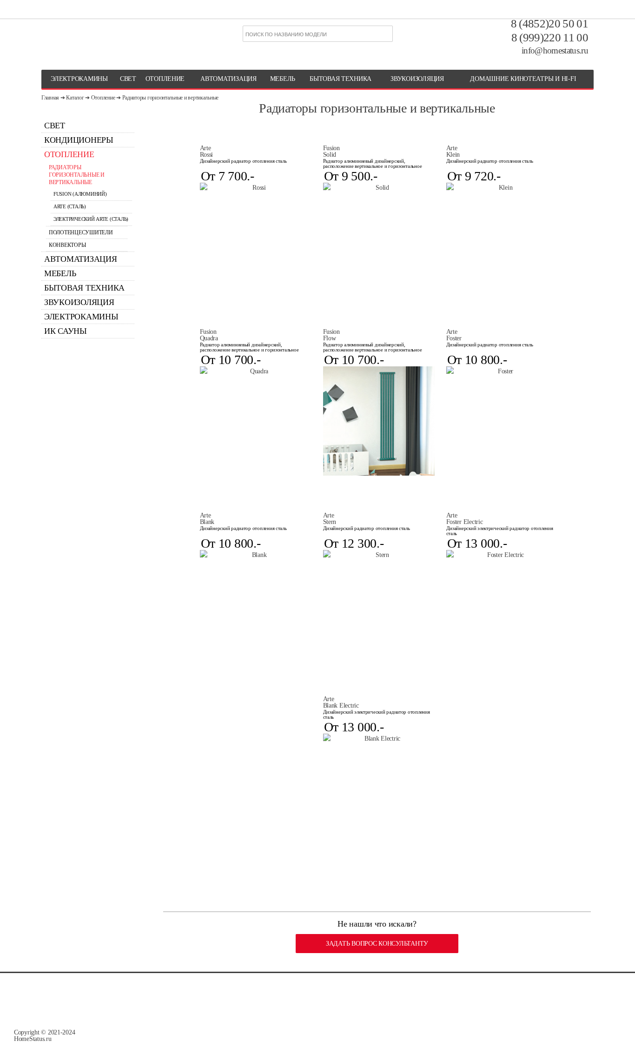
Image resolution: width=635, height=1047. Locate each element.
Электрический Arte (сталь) (90, 219)
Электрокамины (81, 316)
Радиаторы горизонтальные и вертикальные (170, 97)
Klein (453, 151)
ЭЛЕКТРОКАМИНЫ (79, 78)
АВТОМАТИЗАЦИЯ (228, 78)
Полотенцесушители (80, 232)
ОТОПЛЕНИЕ (165, 78)
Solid (331, 151)
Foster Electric (464, 518)
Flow (331, 335)
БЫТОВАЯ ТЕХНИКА (340, 78)
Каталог (75, 97)
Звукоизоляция (417, 78)
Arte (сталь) (69, 206)
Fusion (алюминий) (79, 194)
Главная (50, 97)
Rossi (206, 151)
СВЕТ (128, 78)
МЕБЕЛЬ (282, 78)
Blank (207, 518)
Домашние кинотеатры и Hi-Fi (523, 78)
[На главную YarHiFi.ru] (88, 35)
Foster (454, 335)
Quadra (209, 335)
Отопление (103, 97)
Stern (330, 518)
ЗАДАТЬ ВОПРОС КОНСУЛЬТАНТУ (377, 943)
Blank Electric (341, 702)
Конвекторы (67, 245)
